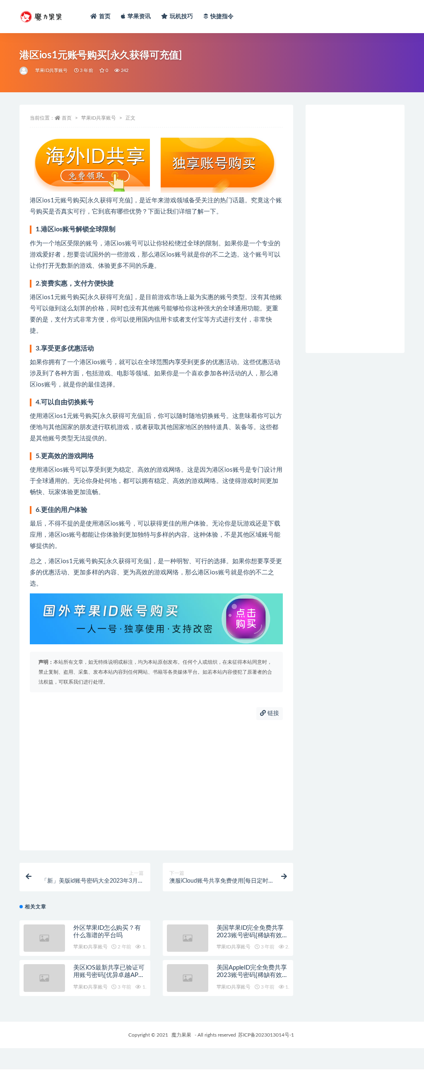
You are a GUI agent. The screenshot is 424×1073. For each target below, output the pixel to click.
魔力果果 (181, 1034)
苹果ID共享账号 (51, 70)
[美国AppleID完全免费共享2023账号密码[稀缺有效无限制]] (187, 978)
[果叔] (24, 71)
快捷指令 (222, 16)
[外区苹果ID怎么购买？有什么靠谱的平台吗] (44, 938)
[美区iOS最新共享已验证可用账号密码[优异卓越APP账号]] (44, 978)
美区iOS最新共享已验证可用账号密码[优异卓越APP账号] (108, 975)
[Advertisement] (156, 784)
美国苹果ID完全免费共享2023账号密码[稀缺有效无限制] (252, 935)
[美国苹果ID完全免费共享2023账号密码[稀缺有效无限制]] (187, 938)
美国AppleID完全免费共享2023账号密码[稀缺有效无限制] (252, 975)
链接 (272, 713)
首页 (105, 16)
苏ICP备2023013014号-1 (266, 1034)
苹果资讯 (139, 16)
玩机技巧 (181, 16)
